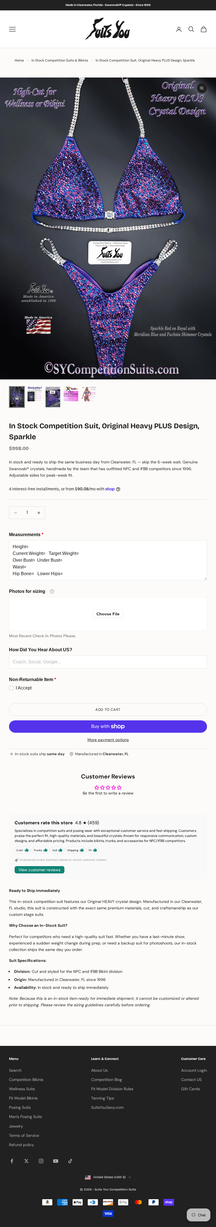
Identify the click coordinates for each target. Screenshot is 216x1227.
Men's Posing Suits (25, 1116)
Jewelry (16, 1126)
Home (19, 60)
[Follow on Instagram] (41, 1161)
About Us (99, 1070)
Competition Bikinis (26, 1079)
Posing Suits (20, 1107)
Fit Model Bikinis (23, 1098)
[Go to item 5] (89, 394)
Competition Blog (106, 1079)
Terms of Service (24, 1135)
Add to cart (108, 709)
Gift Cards (190, 1088)
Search (15, 1070)
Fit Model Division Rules (112, 1088)
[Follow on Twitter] (26, 1161)
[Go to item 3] (53, 397)
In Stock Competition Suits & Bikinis (60, 60)
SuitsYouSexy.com (107, 1107)
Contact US (191, 1079)
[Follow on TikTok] (70, 1161)
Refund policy (21, 1144)
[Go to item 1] (17, 397)
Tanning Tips (102, 1098)
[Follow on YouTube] (55, 1161)
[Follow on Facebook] (12, 1161)
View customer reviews (39, 869)
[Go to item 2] (35, 394)
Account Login (194, 1070)
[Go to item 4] (71, 394)
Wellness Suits (22, 1088)
